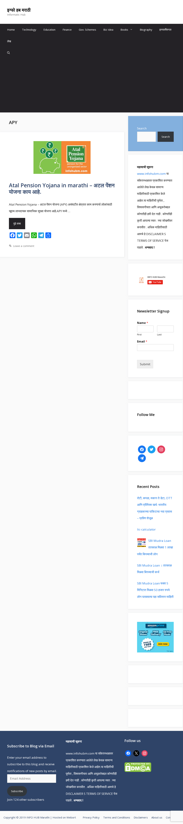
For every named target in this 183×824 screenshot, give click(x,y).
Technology (29, 29)
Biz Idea (108, 29)
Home (11, 29)
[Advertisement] (91, 86)
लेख (9, 41)
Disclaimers (141, 817)
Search (142, 128)
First (139, 334)
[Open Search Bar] (8, 53)
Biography (146, 29)
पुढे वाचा (17, 223)
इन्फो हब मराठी (19, 10)
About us (156, 817)
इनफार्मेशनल (165, 29)
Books (124, 29)
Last (159, 334)
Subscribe (17, 791)
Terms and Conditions (116, 817)
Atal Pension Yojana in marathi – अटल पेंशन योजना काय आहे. (62, 188)
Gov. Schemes (87, 29)
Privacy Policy (91, 817)
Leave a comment (23, 246)
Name (142, 323)
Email (142, 341)
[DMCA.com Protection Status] (137, 771)
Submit (145, 364)
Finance (67, 29)
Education (49, 29)
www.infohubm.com (151, 174)
